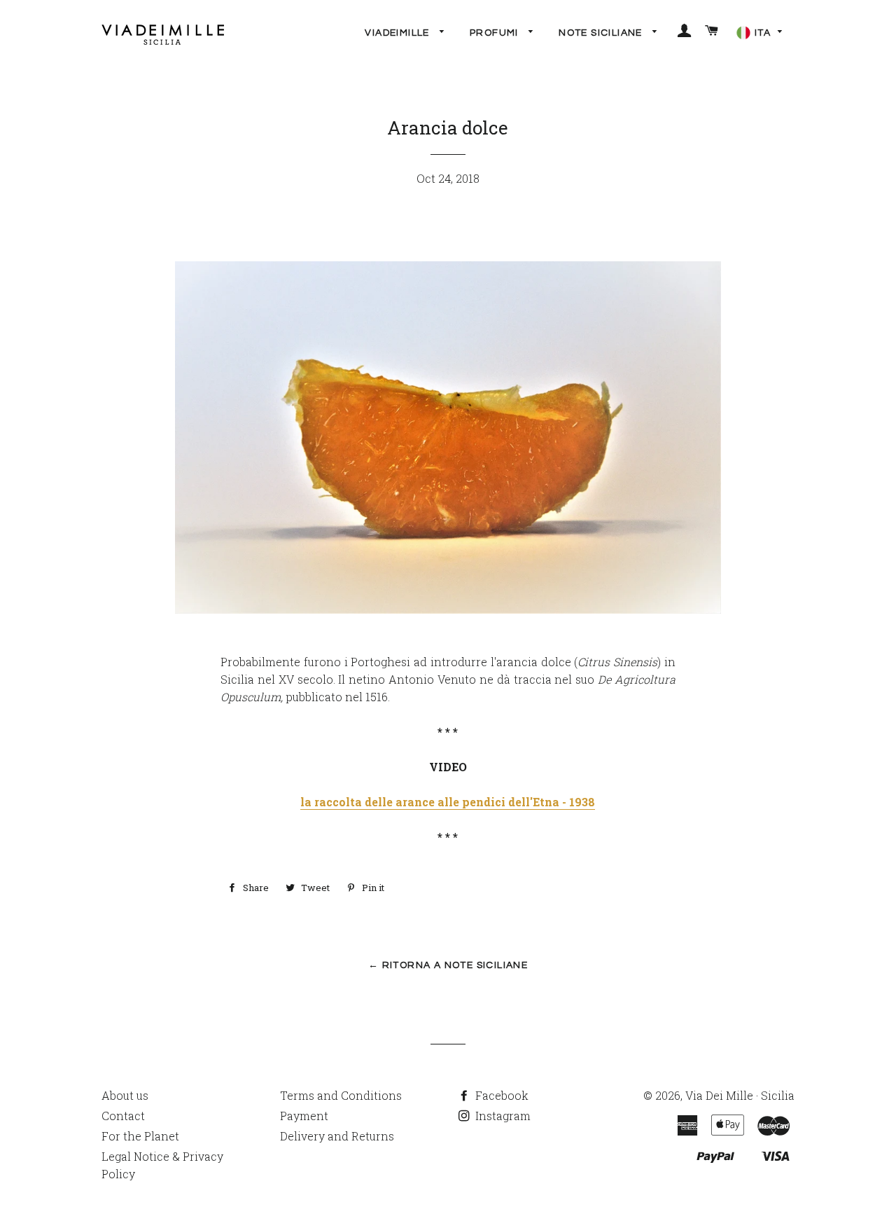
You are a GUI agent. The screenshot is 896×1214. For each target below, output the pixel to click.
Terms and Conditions (341, 1095)
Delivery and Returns (337, 1136)
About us (125, 1095)
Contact (123, 1115)
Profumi (496, 33)
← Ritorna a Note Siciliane (448, 965)
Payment (304, 1115)
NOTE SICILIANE (602, 33)
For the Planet (140, 1136)
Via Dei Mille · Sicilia (739, 1095)
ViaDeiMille (399, 33)
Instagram (501, 1115)
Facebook (500, 1095)
